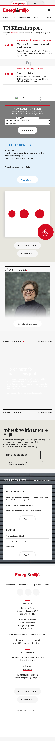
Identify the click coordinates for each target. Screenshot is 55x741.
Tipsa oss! (37, 584)
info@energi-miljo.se (27, 625)
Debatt (14, 17)
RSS (36, 592)
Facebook (20, 592)
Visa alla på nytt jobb (27, 324)
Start (5, 17)
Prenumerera (27, 253)
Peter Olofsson (27, 660)
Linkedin (28, 592)
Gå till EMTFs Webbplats (43, 480)
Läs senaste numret (27, 245)
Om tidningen (24, 584)
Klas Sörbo (27, 669)
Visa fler (27, 519)
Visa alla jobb (27, 180)
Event (48, 17)
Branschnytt (24, 17)
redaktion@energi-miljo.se (27, 677)
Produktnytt (38, 17)
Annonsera (10, 584)
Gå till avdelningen (45, 341)
